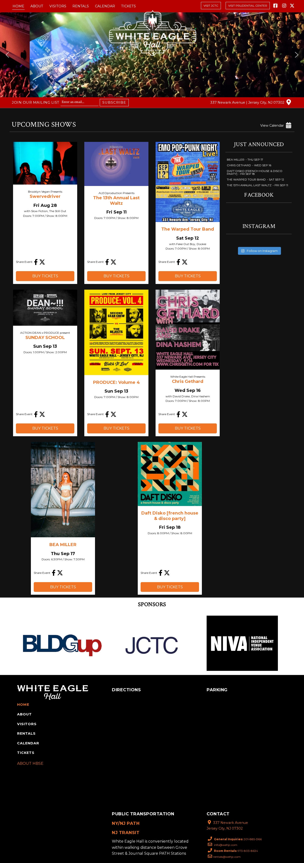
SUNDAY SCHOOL (45, 337)
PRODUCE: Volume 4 (116, 382)
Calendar (105, 6)
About (36, 6)
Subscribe (114, 102)
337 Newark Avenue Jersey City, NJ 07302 (227, 825)
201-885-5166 (238, 839)
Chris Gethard (187, 381)
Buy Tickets (45, 276)
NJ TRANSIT (125, 832)
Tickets (128, 6)
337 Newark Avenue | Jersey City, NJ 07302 (247, 103)
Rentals (80, 6)
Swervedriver (45, 196)
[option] (62, 643)
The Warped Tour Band (187, 229)
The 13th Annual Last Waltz (116, 200)
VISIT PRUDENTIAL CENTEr (247, 5)
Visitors (57, 6)
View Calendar (272, 126)
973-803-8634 (236, 851)
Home (18, 6)
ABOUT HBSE (30, 763)
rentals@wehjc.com (227, 856)
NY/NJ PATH (125, 823)
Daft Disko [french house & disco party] (169, 515)
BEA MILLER (62, 544)
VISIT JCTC (211, 5)
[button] (7, 55)
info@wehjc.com (225, 845)
